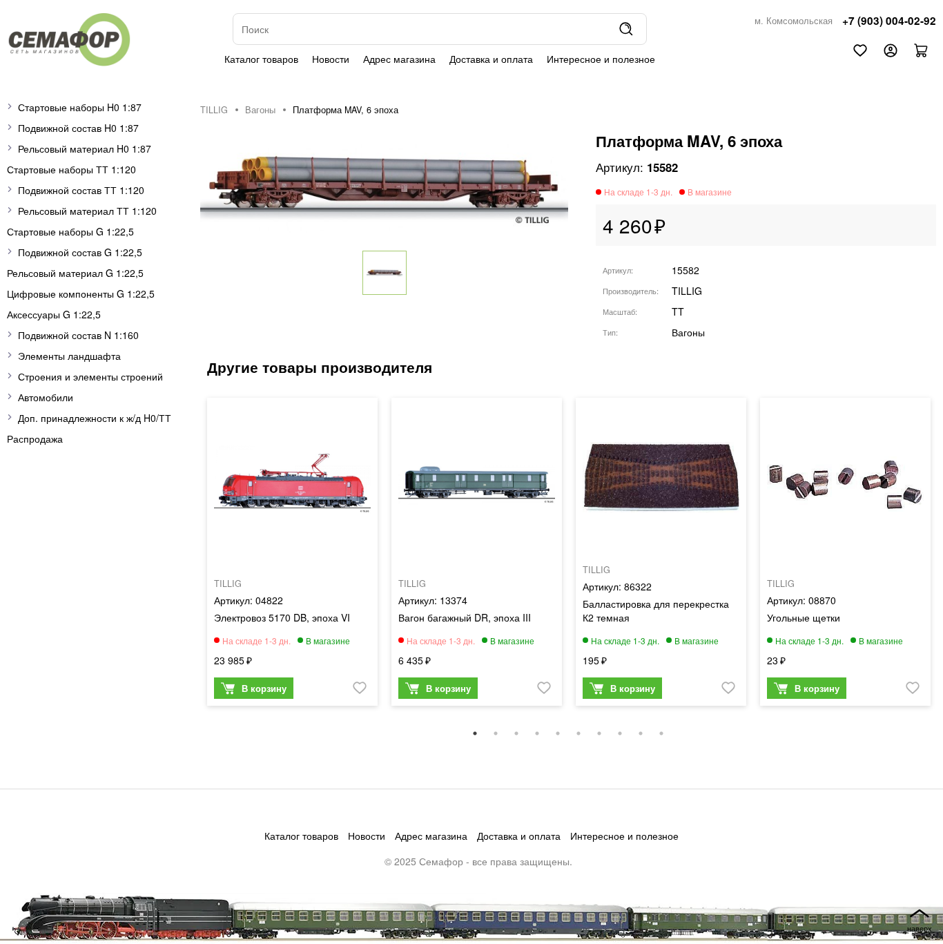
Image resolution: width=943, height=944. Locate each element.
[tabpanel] (292, 555)
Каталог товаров (261, 59)
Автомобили (45, 397)
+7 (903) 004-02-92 (889, 20)
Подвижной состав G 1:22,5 (80, 252)
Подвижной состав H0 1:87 (78, 128)
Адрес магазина (399, 59)
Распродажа (35, 438)
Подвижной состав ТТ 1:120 (81, 190)
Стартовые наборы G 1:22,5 (70, 231)
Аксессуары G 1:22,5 (54, 314)
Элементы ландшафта (69, 356)
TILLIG (214, 110)
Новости (330, 59)
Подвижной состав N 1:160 (78, 335)
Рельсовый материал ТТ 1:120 (87, 211)
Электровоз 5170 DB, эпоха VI (282, 617)
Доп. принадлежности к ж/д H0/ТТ (94, 418)
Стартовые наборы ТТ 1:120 (71, 169)
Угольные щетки (803, 617)
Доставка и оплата (491, 59)
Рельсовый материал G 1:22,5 (75, 273)
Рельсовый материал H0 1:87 (84, 148)
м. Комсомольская (794, 21)
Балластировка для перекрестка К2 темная (656, 610)
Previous (190, 559)
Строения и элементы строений (90, 376)
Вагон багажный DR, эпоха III (464, 617)
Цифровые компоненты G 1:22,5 (81, 293)
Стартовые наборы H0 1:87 (80, 107)
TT (678, 311)
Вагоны (260, 110)
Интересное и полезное (601, 59)
